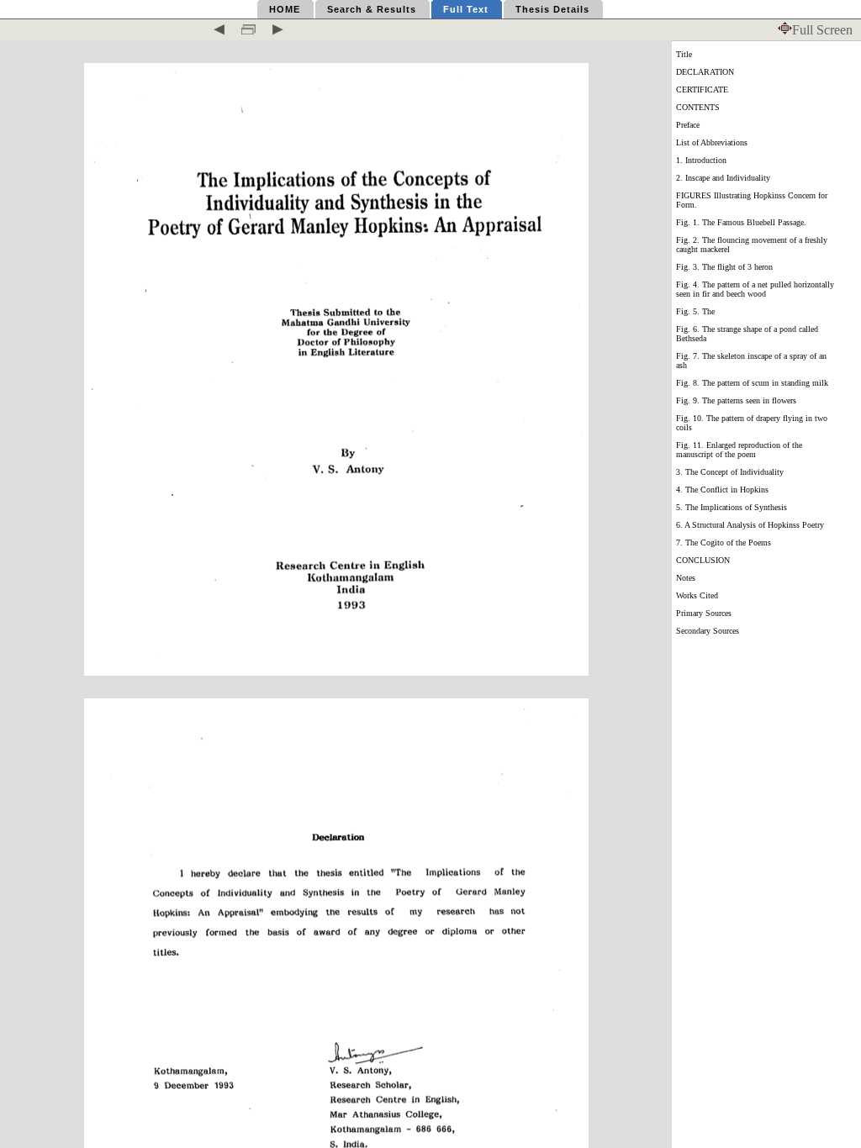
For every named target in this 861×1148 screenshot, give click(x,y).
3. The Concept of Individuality (730, 472)
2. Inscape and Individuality (723, 177)
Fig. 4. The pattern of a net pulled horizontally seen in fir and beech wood (755, 289)
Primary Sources (704, 613)
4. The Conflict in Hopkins (722, 489)
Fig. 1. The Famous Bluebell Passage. (741, 222)
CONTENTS (698, 107)
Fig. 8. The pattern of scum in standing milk (752, 382)
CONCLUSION (703, 560)
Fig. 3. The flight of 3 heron (724, 266)
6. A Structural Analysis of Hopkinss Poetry (750, 524)
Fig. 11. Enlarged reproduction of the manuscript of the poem (739, 449)
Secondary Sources (707, 630)
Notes (685, 577)
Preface (688, 124)
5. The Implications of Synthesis (731, 507)
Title (684, 54)
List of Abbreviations (711, 142)
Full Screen (822, 30)
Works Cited (697, 595)
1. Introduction (701, 160)
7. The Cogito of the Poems (723, 542)
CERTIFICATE (702, 89)
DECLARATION (705, 71)
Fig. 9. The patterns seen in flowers (736, 400)
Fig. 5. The (695, 311)
